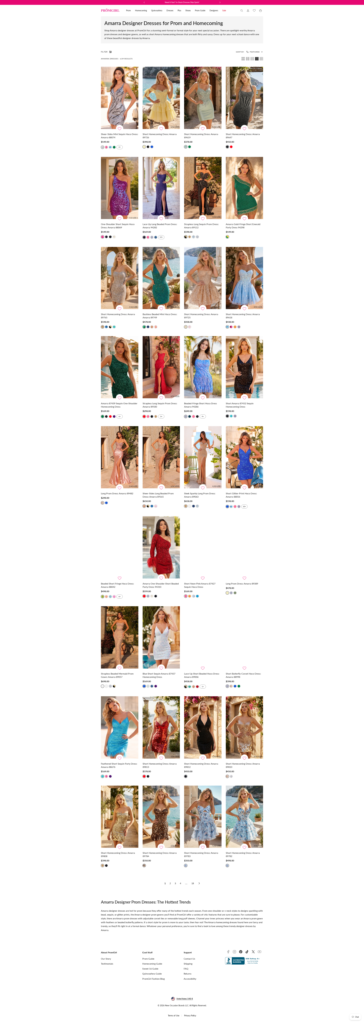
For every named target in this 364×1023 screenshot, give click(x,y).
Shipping (188, 963)
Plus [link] (179, 10)
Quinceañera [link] (156, 10)
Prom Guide (148, 958)
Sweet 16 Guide (150, 968)
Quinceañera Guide (152, 973)
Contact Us (189, 958)
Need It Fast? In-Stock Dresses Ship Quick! (182, 2)
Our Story (106, 958)
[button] (241, 10)
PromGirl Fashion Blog (153, 978)
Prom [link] (128, 10)
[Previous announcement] (144, 2)
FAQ (186, 968)
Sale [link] (224, 10)
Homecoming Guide (152, 963)
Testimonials (107, 963)
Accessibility (190, 978)
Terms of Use (173, 1015)
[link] (248, 10)
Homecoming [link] (141, 10)
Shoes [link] (188, 10)
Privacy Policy (190, 1015)
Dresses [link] (170, 10)
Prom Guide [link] (200, 10)
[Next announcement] (220, 2)
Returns (187, 973)
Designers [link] (214, 10)
